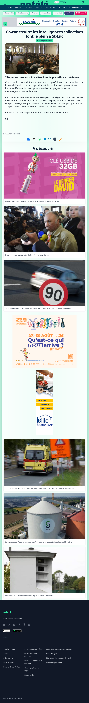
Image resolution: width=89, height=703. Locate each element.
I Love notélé (29, 675)
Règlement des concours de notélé (59, 658)
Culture (28, 7)
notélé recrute (8, 658)
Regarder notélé (8, 662)
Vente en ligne (51, 653)
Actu (9, 7)
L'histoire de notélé (9, 649)
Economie (51, 7)
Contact (5, 653)
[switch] (56, 2)
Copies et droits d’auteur (11, 667)
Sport (18, 7)
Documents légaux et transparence (59, 649)
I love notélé (82, 13)
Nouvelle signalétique (54, 662)
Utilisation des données (33, 649)
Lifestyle (39, 7)
